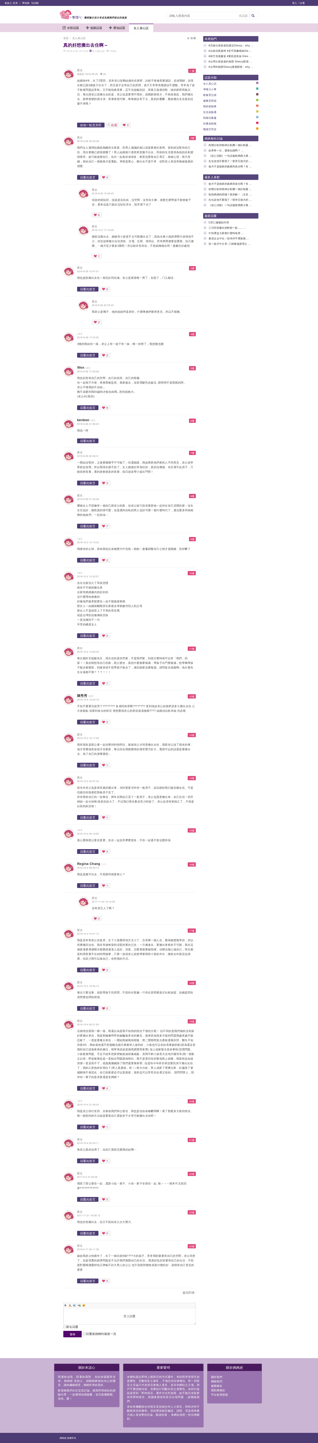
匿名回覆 (72, 1327)
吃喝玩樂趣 (209, 118)
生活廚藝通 (209, 112)
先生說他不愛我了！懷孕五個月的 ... (230, 161)
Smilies (84, 1305)
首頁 (66, 38)
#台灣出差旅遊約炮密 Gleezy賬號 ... (230, 61)
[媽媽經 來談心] (93, 18)
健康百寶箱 (209, 100)
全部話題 (73, 28)
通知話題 (119, 28)
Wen (80, 367)
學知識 (25, 3)
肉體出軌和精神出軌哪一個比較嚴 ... (230, 145)
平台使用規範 (219, 1394)
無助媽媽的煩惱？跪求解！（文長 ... (230, 194)
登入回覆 (129, 1316)
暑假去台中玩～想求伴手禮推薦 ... (229, 238)
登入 (294, 3)
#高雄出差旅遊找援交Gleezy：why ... (231, 45)
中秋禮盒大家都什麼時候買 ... (226, 233)
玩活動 (35, 3)
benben (83, 419)
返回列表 (189, 1292)
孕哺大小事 (209, 89)
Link (79, 1305)
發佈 (72, 1334)
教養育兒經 (209, 95)
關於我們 (216, 1377)
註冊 (302, 3)
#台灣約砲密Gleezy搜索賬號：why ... (231, 67)
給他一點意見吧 (90, 125)
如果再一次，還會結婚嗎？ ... (226, 150)
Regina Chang (88, 863)
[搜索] (253, 15)
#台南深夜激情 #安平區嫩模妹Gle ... (230, 50)
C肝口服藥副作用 (219, 222)
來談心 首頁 (11, 3)
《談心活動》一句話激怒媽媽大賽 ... (230, 155)
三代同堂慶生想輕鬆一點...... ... (227, 227)
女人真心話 (141, 28)
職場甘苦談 (209, 129)
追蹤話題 (96, 28)
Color (70, 1305)
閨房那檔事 (209, 106)
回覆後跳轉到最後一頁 (101, 1334)
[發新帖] (71, 1293)
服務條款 (216, 1386)
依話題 (243, 15)
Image (74, 1305)
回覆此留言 (87, 177)
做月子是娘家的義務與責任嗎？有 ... (230, 166)
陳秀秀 (82, 695)
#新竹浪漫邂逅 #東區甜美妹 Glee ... (230, 56)
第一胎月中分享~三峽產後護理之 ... (229, 243)
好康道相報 (209, 123)
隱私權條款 (218, 1390)
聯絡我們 (216, 1381)
